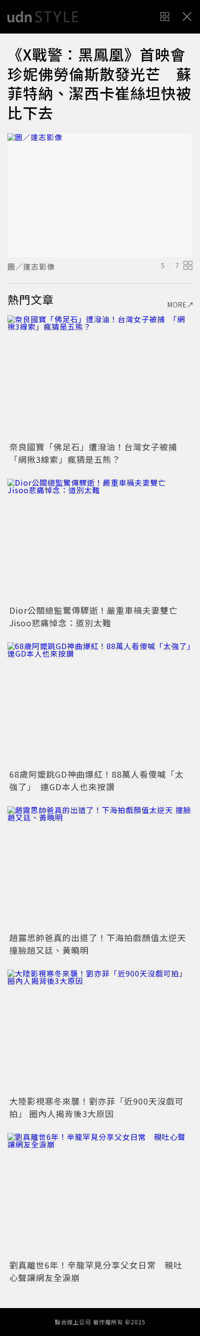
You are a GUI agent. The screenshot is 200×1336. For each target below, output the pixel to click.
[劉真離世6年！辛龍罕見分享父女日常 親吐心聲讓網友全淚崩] (100, 1194)
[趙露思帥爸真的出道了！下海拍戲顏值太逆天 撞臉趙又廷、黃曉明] (100, 867)
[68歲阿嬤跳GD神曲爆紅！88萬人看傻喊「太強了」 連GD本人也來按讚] (100, 704)
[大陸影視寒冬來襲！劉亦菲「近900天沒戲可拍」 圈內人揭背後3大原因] (100, 1031)
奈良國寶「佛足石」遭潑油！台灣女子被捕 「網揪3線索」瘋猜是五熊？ (97, 453)
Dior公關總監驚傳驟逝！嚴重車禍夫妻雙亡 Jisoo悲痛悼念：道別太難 (98, 616)
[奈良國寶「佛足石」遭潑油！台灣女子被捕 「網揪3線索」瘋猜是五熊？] (100, 377)
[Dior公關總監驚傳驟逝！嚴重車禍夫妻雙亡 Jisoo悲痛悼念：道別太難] (100, 540)
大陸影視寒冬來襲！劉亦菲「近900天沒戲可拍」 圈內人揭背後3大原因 (96, 1107)
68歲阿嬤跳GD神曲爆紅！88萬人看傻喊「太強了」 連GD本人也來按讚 (96, 780)
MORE (177, 304)
